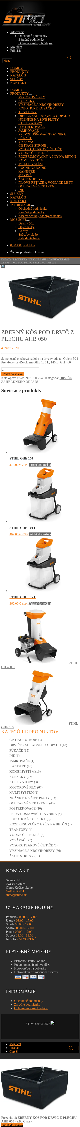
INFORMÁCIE (20, 205)
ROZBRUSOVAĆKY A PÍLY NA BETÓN (47, 156)
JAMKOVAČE (28, 130)
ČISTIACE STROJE (32, 145)
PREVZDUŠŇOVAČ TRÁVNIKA (42, 134)
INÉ (21, 190)
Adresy (23, 231)
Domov (6, 259)
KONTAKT (18, 83)
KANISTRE (26, 171)
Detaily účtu (26, 223)
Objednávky (26, 227)
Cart (13, 1051)
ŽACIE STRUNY (30, 179)
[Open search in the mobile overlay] (69, 58)
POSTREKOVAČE (31, 127)
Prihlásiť (15, 50)
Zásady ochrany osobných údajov (40, 216)
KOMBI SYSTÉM (30, 160)
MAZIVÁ (25, 175)
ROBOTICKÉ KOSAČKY (36, 108)
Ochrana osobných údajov (35, 43)
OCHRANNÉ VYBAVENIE (37, 186)
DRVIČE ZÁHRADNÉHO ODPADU (44, 116)
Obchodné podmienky (32, 36)
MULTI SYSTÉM (30, 164)
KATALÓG (18, 75)
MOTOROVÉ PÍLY (31, 97)
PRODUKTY (19, 71)
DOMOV (16, 68)
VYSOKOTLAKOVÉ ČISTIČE (40, 149)
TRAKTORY (27, 112)
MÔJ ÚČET (18, 219)
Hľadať (14, 1047)
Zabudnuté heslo (29, 238)
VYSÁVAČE (27, 141)
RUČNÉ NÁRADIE (32, 167)
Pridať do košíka (13, 374)
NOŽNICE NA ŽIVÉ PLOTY (38, 119)
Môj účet (16, 47)
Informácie (17, 32)
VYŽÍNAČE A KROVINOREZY (41, 104)
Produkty (20, 259)
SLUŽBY (16, 79)
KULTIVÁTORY (30, 123)
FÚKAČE (25, 138)
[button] (3, 266)
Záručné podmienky (31, 39)
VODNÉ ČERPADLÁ (33, 153)
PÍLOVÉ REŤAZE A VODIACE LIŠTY (45, 182)
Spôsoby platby (28, 234)
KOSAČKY (26, 101)
